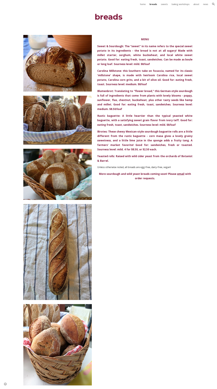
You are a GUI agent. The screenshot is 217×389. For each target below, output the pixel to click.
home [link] (143, 4)
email (180, 174)
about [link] (196, 4)
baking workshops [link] (181, 4)
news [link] (205, 4)
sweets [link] (164, 4)
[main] (108, 16)
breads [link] (153, 4)
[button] (213, 4)
